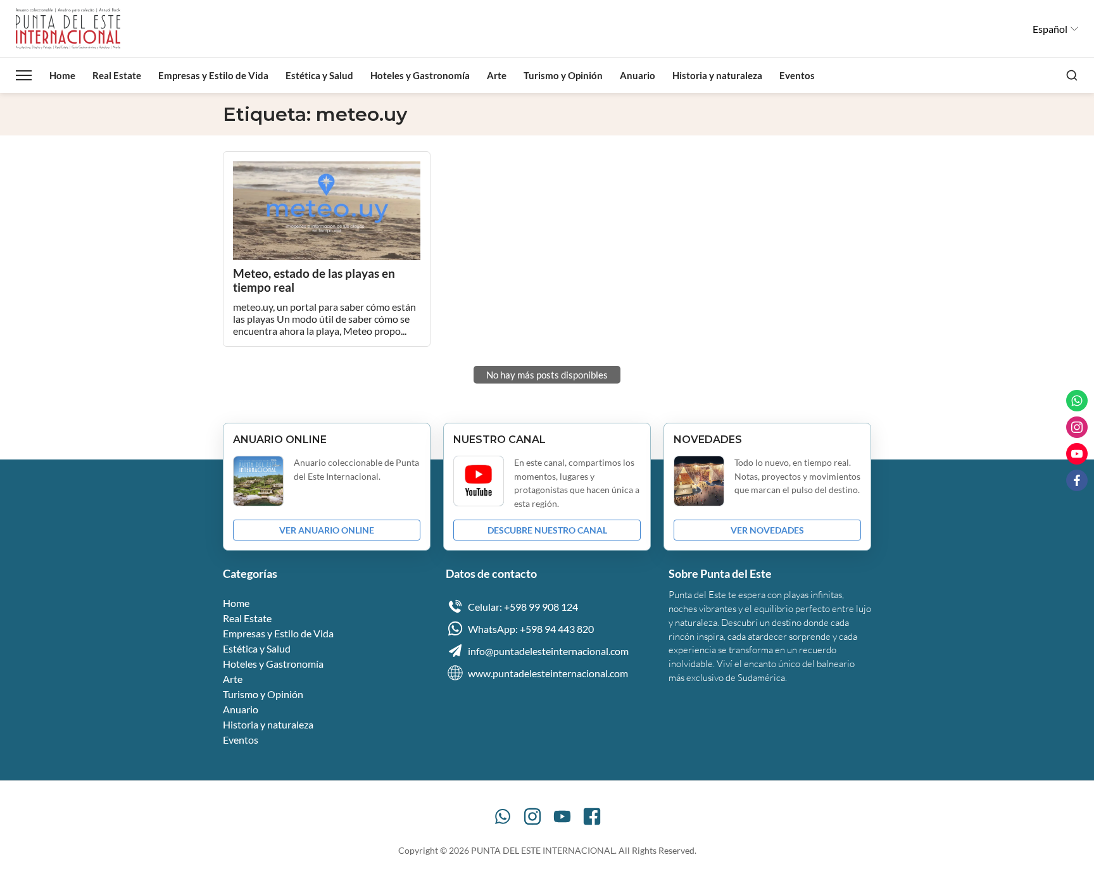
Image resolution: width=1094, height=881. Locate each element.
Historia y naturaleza (717, 75)
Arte (496, 75)
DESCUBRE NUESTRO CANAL (547, 530)
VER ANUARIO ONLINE (326, 530)
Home (62, 75)
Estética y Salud (319, 75)
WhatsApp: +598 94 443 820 (531, 629)
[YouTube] (562, 816)
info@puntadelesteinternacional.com (548, 651)
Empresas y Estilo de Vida (213, 75)
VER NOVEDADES (767, 530)
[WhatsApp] (503, 816)
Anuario (637, 75)
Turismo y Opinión (563, 75)
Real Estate (116, 75)
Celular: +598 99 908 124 (523, 607)
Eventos (797, 75)
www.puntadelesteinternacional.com (548, 673)
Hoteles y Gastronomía (420, 75)
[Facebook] (592, 816)
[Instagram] (532, 816)
